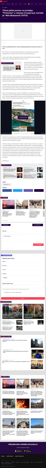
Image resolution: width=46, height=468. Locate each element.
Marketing (7, 462)
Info (3, 7)
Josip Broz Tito (6, 184)
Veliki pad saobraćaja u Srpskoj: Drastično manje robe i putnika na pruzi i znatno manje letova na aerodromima (34, 214)
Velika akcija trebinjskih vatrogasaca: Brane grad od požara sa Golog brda (7, 214)
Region (6, 7)
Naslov (4, 261)
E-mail (4, 269)
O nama (2, 462)
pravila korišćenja (12, 292)
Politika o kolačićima (25, 462)
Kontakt (17, 462)
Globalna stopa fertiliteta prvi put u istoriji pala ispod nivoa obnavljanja (21, 213)
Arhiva (32, 462)
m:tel (5, 466)
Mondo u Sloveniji (6, 336)
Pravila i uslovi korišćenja (6, 463)
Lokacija (4, 273)
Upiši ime (4, 231)
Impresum (12, 462)
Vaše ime (4, 265)
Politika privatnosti (38, 462)
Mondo (3, 456)
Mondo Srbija (10, 456)
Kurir (37, 69)
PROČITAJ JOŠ (6, 376)
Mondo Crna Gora (19, 456)
